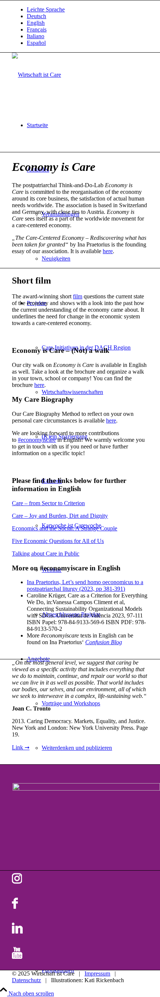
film (77, 296)
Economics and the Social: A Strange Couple (64, 528)
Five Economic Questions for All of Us (58, 541)
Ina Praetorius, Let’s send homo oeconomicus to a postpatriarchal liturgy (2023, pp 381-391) (85, 585)
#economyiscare (37, 440)
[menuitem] (87, 9)
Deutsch (36, 16)
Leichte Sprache (46, 9)
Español (36, 43)
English (36, 23)
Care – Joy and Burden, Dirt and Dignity (60, 516)
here (108, 251)
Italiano (35, 36)
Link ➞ (20, 747)
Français (37, 29)
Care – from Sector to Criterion (48, 503)
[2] (36, 75)
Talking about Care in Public (45, 553)
